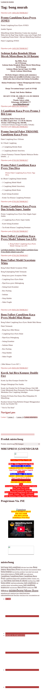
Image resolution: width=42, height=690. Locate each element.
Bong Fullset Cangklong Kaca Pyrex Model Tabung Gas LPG (19, 238)
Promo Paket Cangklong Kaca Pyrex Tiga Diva (18, 167)
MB (35, 587)
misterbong (16, 590)
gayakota (33, 578)
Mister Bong (31, 590)
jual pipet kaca (13, 587)
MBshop (4, 590)
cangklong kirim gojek (13, 578)
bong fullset (29, 567)
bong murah (35, 571)
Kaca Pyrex (22, 587)
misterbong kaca (14, 593)
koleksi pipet (30, 587)
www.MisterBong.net (21, 104)
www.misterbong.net (34, 595)
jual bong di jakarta (19, 580)
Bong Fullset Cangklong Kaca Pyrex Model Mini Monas (18, 316)
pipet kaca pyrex (24, 595)
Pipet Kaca (16, 595)
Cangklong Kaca (16, 576)
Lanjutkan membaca (19, 251)
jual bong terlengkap (17, 583)
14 (20, 417)
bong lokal (28, 571)
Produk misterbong (7, 444)
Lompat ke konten (7, 2)
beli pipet (23, 567)
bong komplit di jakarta (35, 569)
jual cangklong (30, 583)
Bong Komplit (24, 569)
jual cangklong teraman (17, 585)
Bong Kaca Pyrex (13, 569)
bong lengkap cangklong (18, 571)
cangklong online (25, 578)
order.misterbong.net (7, 595)
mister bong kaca (24, 593)
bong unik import (28, 574)
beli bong (4, 567)
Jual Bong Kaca (32, 580)
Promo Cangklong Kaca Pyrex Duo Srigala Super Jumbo (18, 208)
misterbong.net (5, 593)
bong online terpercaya (8, 574)
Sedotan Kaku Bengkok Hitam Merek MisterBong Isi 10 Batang (20, 55)
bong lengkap (6, 572)
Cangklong (5, 576)
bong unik (19, 574)
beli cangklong (15, 567)
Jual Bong (8, 580)
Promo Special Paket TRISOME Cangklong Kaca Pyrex (19, 133)
